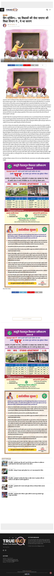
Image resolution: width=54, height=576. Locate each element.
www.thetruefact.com (12, 559)
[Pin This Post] (27, 65)
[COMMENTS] (42, 65)
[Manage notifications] (51, 573)
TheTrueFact (12, 24)
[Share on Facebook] (11, 65)
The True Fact (28, 570)
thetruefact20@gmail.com (12, 560)
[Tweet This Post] (19, 65)
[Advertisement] (27, 5)
